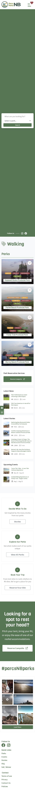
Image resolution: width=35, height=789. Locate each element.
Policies (4, 786)
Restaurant (24, 273)
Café (25, 327)
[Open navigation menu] (29, 6)
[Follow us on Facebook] (26, 233)
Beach (8, 273)
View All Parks (17, 554)
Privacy (4, 779)
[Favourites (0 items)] (32, 3)
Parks (3, 753)
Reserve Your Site (17, 587)
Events (4, 757)
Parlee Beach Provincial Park (17, 307)
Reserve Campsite (16, 379)
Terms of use (6, 776)
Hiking (16, 273)
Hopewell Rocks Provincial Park (17, 280)
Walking (17, 276)
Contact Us (5, 783)
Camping (15, 300)
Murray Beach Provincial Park (17, 362)
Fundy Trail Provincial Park (17, 335)
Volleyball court (13, 297)
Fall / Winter (6, 767)
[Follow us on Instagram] (22, 233)
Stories (17, 521)
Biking (8, 300)
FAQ (3, 763)
